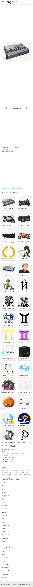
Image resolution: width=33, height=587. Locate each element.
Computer (5, 558)
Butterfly (4, 492)
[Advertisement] (16, 25)
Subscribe (5, 505)
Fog (3, 518)
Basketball (5, 502)
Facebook (5, 574)
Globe (3, 554)
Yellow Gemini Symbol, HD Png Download (14, 342)
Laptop (4, 512)
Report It (4, 188)
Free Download (16, 108)
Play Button (5, 509)
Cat (3, 499)
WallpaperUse (6, 525)
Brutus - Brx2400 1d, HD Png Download (13, 275)
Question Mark (6, 571)
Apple (3, 489)
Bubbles (4, 515)
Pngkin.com (5, 567)
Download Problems (15, 188)
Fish (3, 551)
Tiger (3, 522)
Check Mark (5, 538)
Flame (4, 486)
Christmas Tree (6, 535)
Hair (3, 545)
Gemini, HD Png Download (10, 392)
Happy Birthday (6, 548)
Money (4, 577)
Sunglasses (5, 496)
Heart (3, 483)
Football (4, 541)
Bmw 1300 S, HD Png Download (11, 225)
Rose (3, 528)
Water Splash (6, 564)
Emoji (3, 531)
